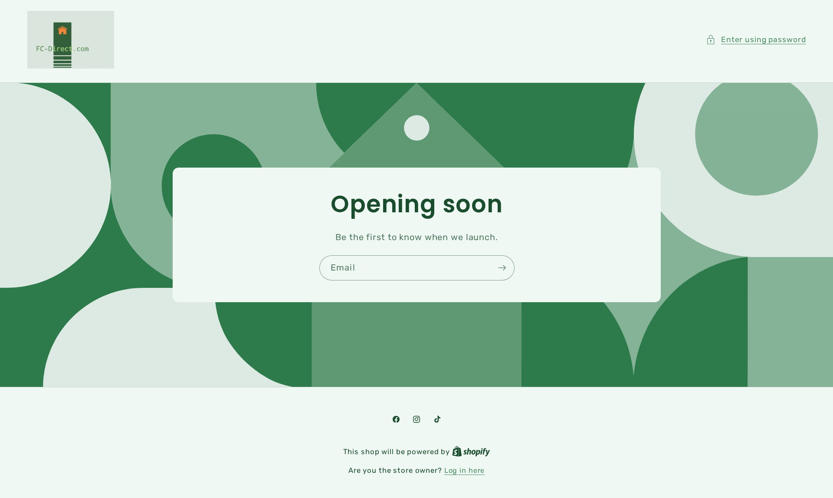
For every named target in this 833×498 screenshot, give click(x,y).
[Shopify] (471, 452)
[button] (756, 39)
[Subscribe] (502, 267)
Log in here (464, 470)
